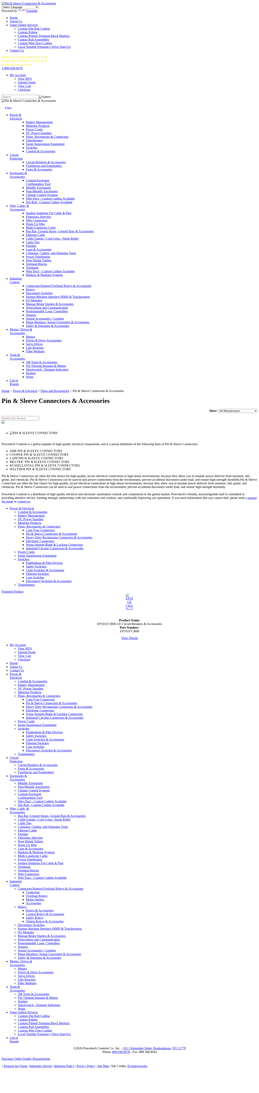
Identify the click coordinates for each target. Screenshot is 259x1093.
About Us (16, 21)
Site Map (103, 1066)
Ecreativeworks (137, 1066)
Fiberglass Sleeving (38, 216)
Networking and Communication (47, 307)
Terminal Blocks (36, 264)
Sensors (31, 315)
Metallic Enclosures (38, 187)
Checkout (24, 89)
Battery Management (39, 122)
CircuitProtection (16, 156)
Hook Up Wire (35, 224)
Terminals (32, 267)
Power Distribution (38, 256)
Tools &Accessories (17, 356)
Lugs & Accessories (38, 249)
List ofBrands (14, 382)
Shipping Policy (64, 1066)
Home (14, 17)
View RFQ (25, 78)
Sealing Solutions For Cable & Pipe (48, 213)
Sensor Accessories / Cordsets (45, 318)
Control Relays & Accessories (45, 914)
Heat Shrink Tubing (38, 260)
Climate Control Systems (42, 195)
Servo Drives (34, 344)
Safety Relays (35, 917)
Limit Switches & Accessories (45, 570)
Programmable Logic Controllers (47, 311)
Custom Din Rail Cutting (34, 28)
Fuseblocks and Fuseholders (44, 166)
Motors (30, 336)
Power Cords (34, 129)
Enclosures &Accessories (18, 174)
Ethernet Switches (37, 573)
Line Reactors (35, 347)
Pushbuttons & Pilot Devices (44, 563)
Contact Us (17, 50)
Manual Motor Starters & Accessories (50, 304)
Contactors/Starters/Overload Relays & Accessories (58, 286)
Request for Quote (15, 1066)
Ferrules (31, 246)
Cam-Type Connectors (40, 530)
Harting (31, 373)
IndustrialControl (16, 280)
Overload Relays (36, 896)
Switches (31, 147)
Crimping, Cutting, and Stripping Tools (51, 253)
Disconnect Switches (39, 293)
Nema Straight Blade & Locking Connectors (54, 544)
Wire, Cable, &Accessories (19, 207)
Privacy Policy (85, 1066)
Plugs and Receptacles (55, 391)
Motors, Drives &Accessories (21, 331)
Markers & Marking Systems (44, 275)
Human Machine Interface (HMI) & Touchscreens (58, 296)
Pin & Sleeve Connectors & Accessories (51, 533)
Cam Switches (35, 577)
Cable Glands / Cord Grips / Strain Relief (52, 238)
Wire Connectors (36, 220)
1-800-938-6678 (12, 68)
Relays (30, 289)
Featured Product (12, 591)
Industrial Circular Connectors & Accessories (54, 548)
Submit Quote (27, 82)
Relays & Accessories (40, 910)
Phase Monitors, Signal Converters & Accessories (57, 322)
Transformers (34, 140)
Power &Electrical (16, 116)
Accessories (33, 903)
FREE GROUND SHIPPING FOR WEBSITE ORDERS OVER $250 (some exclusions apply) (25, 61)
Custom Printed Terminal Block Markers (44, 36)
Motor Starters (35, 899)
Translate (31, 11)
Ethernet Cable (35, 235)
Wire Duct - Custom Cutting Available (50, 198)
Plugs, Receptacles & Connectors (47, 136)
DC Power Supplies (38, 133)
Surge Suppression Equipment (45, 144)
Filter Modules (35, 351)
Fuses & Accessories (39, 169)
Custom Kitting (27, 32)
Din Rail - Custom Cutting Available (49, 202)
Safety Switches (36, 566)
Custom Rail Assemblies (33, 39)
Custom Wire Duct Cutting (35, 43)
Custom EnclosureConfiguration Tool (38, 182)
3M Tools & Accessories (41, 362)
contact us (23, 501)
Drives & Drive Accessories (44, 340)
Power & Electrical (25, 391)
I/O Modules (34, 300)
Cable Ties (32, 242)
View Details (129, 638)
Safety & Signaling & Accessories (47, 326)
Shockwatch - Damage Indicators (47, 369)
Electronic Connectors (40, 541)
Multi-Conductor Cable (41, 227)
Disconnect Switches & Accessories (49, 581)
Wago (29, 376)
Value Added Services (24, 25)
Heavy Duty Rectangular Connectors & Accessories (59, 537)
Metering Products (37, 126)
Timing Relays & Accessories (45, 921)
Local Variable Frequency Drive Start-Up (44, 46)
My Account (18, 75)
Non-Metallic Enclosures (42, 191)
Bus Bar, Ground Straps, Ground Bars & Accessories (60, 231)
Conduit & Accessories (40, 151)
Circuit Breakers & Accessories (46, 162)
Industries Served (41, 1066)
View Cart (24, 86)
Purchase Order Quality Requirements (26, 1058)
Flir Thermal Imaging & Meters (46, 366)
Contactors (33, 892)
